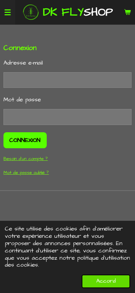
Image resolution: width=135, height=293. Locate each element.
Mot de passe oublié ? (26, 172)
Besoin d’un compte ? (25, 159)
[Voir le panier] (127, 12)
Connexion (24, 140)
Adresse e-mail (23, 63)
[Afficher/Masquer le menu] (7, 12)
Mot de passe (22, 99)
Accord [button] (106, 281)
